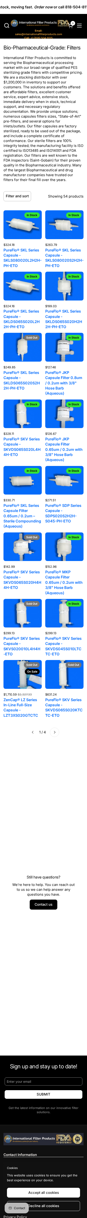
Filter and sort (17, 196)
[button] (7, 25)
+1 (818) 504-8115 (38, 38)
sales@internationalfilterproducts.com (38, 32)
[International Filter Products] (35, 24)
